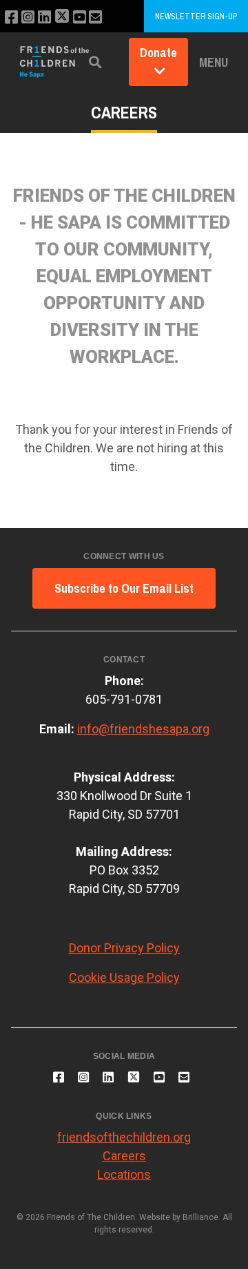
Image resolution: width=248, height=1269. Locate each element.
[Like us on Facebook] (11, 17)
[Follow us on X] (62, 18)
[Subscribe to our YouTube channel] (79, 17)
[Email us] (95, 17)
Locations (124, 1174)
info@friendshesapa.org (143, 729)
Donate (158, 52)
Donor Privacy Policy (124, 948)
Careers (124, 1156)
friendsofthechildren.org (124, 1137)
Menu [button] (213, 62)
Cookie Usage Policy (124, 977)
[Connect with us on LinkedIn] (44, 17)
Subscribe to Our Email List (124, 588)
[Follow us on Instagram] (27, 17)
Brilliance (200, 1217)
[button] (95, 62)
